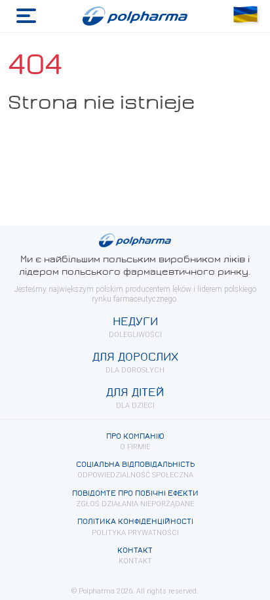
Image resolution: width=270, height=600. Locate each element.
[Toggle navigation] (26, 16)
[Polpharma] (135, 16)
